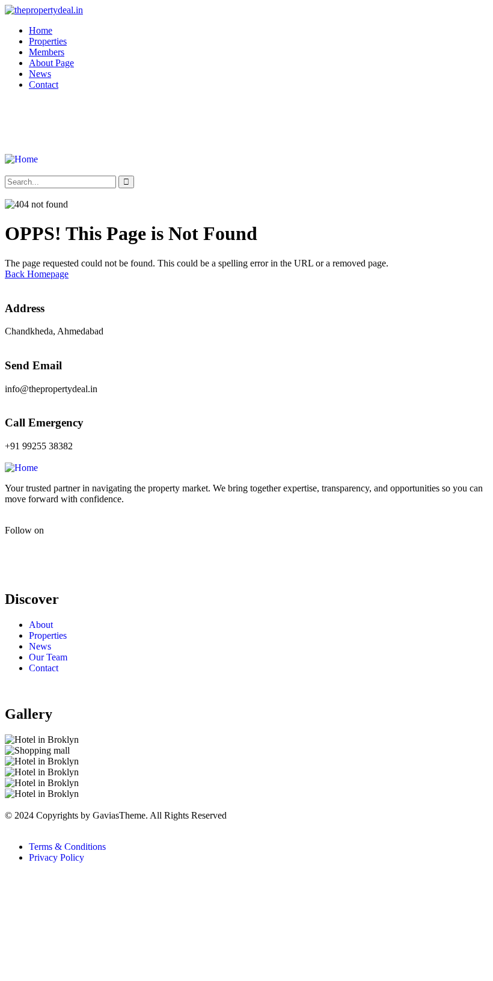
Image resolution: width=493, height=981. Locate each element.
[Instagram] (52, 126)
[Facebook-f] (20, 551)
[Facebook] (20, 126)
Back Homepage (37, 274)
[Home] (21, 159)
